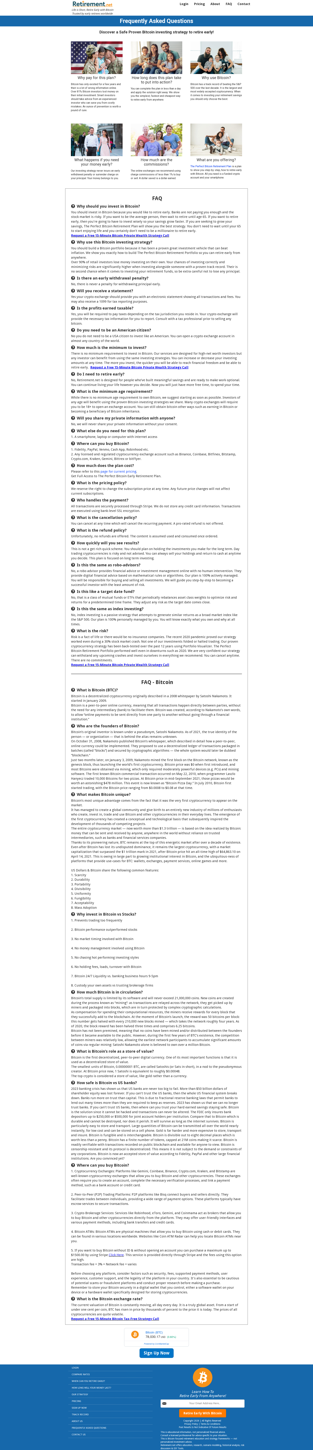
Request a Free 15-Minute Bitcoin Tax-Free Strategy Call (115, 1319)
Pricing (199, 4)
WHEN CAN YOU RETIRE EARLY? (88, 1381)
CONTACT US (79, 1434)
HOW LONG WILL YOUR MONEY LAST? (91, 1387)
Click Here (116, 1255)
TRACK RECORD (80, 1414)
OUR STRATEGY (80, 1394)
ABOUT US (77, 1421)
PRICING (76, 1401)
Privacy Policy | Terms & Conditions (202, 1424)
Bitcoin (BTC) (154, 1332)
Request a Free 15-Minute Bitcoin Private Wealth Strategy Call (120, 235)
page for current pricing (118, 471)
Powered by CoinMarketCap (156, 1343)
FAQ (229, 4)
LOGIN (75, 1367)
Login (184, 4)
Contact (244, 4)
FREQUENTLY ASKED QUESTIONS (89, 1428)
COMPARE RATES (81, 1374)
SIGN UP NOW (79, 1407)
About (215, 4)
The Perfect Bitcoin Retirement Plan (210, 166)
